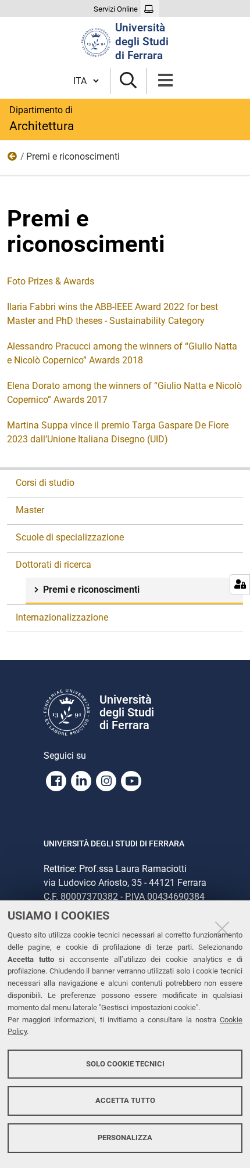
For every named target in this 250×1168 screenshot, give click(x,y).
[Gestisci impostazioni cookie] (240, 584)
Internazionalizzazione (62, 617)
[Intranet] (150, 9)
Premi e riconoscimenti (91, 589)
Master (30, 509)
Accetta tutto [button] (125, 1100)
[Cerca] (128, 81)
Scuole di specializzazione (70, 537)
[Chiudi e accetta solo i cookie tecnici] (222, 928)
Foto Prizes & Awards (50, 281)
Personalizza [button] (125, 1137)
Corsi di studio (45, 482)
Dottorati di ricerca (13, 159)
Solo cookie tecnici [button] (125, 1063)
